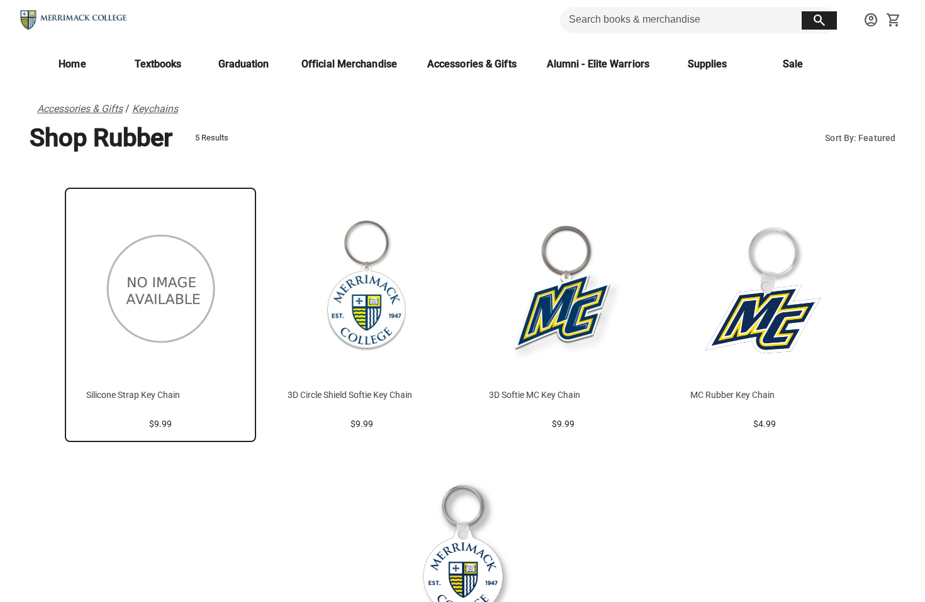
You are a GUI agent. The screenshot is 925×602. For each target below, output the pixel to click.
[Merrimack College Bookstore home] (74, 20)
